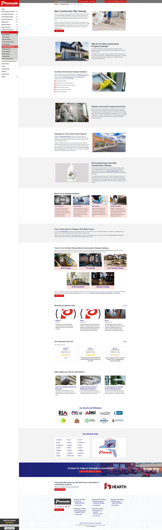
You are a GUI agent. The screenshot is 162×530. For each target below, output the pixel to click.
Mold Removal (5, 22)
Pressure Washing (6, 51)
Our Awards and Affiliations (90, 408)
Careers (4, 66)
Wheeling (92, 293)
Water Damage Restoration (8, 11)
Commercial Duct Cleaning (8, 41)
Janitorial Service (6, 44)
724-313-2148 (78, 514)
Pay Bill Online (59, 509)
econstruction (64, 231)
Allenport (81, 453)
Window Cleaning (5, 53)
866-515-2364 (59, 30)
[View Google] (69, 506)
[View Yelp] (63, 506)
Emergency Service (60, 1)
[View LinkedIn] (61, 506)
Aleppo (70, 450)
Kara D (107, 320)
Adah (58, 442)
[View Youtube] (66, 506)
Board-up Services (6, 27)
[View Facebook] (55, 506)
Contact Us (92, 523)
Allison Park (71, 455)
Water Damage (66, 268)
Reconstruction (5, 63)
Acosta (80, 439)
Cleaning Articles (5, 56)
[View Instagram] (58, 506)
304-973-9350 (115, 505)
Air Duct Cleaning (59, 206)
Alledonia (70, 453)
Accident (59, 439)
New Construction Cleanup (8, 46)
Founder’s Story (5, 74)
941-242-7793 (97, 515)
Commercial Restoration (7, 29)
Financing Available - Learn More (86, 1)
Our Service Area (90, 434)
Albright (59, 450)
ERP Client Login (14, 525)
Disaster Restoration (7, 19)
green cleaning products (112, 171)
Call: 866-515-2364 (109, 1)
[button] (17, 11)
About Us (82, 523)
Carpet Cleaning (77, 206)
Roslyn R (57, 320)
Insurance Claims (6, 69)
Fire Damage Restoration (8, 14)
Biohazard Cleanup (102, 287)
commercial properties (65, 136)
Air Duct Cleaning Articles (7, 58)
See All (125, 305)
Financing (4, 71)
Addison (70, 445)
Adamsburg (81, 442)
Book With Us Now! (121, 1)
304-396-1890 (78, 505)
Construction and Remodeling (9, 61)
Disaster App (5, 525)
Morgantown (104, 293)
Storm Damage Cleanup (115, 268)
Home (56, 4)
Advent (80, 447)
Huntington (109, 293)
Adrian (58, 447)
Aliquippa (81, 450)
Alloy (80, 455)
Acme (69, 439)
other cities (117, 293)
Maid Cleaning (95, 206)
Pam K (82, 320)
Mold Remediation (78, 287)
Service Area (86, 523)
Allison (59, 455)
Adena (80, 445)
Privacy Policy (98, 523)
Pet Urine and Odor (6, 49)
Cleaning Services (64, 4)
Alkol (58, 453)
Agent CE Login (10, 528)
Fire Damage (90, 268)
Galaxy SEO (93, 526)
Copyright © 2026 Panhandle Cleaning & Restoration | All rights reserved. (91, 525)
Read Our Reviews (9, 520)
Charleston (97, 293)
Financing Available (60, 489)
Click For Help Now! (95, 471)
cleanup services (82, 75)
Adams (69, 442)
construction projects (68, 77)
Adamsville (60, 445)
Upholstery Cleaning (6, 39)
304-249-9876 (97, 505)
